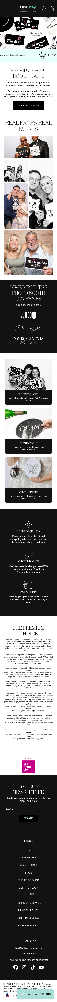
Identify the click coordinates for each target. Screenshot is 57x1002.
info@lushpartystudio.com (28, 948)
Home (28, 850)
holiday (16, 644)
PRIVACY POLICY (28, 910)
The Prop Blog (28, 880)
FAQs (28, 872)
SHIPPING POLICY (28, 918)
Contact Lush (28, 887)
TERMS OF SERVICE (28, 903)
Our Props (28, 857)
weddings (18, 641)
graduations (37, 641)
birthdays (27, 641)
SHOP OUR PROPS (28, 105)
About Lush (28, 865)
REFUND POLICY (28, 925)
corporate (47, 641)
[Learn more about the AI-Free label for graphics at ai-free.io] (28, 765)
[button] (5, 8)
